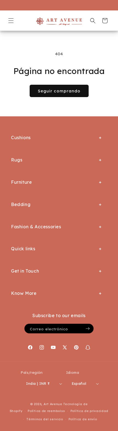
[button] (11, 21)
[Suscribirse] (88, 328)
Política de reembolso (46, 411)
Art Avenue (53, 404)
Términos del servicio (44, 419)
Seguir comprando (59, 91)
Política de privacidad (89, 411)
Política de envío (83, 419)
